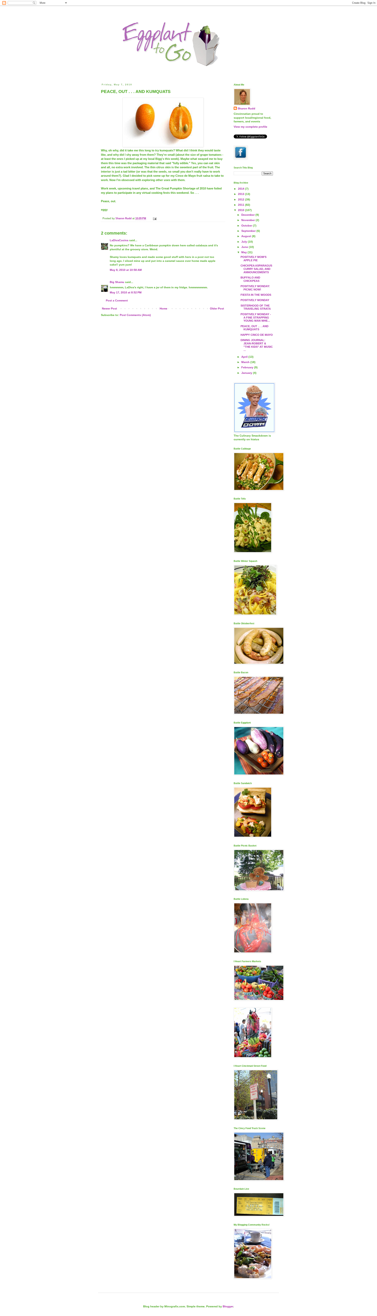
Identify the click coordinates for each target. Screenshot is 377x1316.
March (245, 362)
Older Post (217, 308)
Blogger (228, 1306)
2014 (241, 188)
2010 (241, 210)
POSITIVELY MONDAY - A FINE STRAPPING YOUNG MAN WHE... (256, 317)
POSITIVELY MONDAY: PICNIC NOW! (255, 288)
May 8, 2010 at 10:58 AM (126, 269)
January (247, 372)
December (248, 214)
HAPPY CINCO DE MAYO (257, 334)
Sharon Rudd (246, 108)
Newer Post (109, 308)
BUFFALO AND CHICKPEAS (250, 279)
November (248, 220)
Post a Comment (117, 300)
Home (163, 308)
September (248, 230)
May (244, 252)
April (244, 356)
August (246, 236)
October (247, 225)
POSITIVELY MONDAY (255, 300)
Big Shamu (117, 282)
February (247, 367)
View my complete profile (250, 126)
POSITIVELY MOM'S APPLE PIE (253, 258)
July (244, 241)
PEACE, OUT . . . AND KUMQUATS (254, 328)
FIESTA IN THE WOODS (256, 294)
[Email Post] (154, 218)
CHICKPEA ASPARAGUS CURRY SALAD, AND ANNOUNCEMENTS (256, 269)
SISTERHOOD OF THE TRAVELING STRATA (256, 307)
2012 (241, 199)
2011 (241, 204)
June (245, 246)
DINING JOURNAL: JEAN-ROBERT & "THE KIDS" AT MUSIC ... (257, 345)
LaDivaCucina (119, 240)
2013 (241, 194)
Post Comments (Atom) (135, 315)
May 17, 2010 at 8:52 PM (126, 292)
